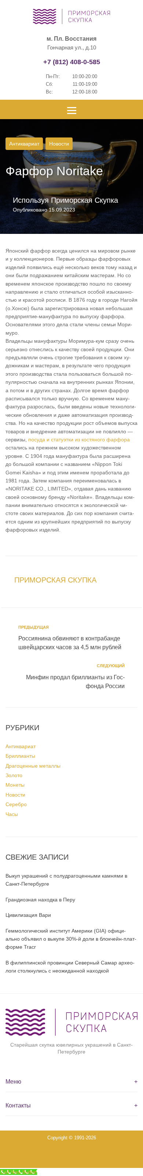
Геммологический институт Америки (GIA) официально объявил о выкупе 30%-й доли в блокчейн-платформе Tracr (71, 939)
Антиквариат (24, 144)
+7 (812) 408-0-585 (71, 62)
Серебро (16, 804)
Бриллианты (20, 756)
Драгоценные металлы (33, 766)
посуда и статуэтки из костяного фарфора (79, 439)
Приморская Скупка (84, 200)
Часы (12, 814)
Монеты (15, 785)
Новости (59, 144)
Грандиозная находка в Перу (40, 900)
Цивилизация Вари (28, 915)
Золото (14, 775)
